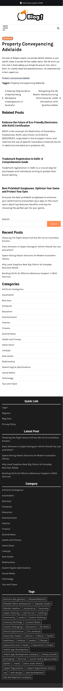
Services (22, 659)
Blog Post (6, 418)
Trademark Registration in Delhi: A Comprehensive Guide (22, 160)
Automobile (8, 295)
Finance (6, 328)
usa (5, 672)
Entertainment (9, 317)
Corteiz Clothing (37, 617)
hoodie (32, 640)
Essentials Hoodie (12, 636)
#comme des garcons (14, 599)
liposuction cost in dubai (16, 645)
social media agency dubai (43, 659)
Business (7, 38)
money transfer (49, 654)
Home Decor (8, 345)
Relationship (8, 361)
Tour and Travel (9, 383)
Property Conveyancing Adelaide (27, 83)
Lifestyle (6, 350)
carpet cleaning (11, 613)
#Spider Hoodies (11, 608)
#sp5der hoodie (43, 603)
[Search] (58, 28)
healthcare (8, 640)
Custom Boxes (33, 622)
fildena (39, 636)
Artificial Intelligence (12, 289)
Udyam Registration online (40, 668)
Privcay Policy (9, 424)
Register (6, 413)
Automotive (29, 608)
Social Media (8, 372)
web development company (17, 677)
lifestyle (43, 640)
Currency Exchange (12, 622)
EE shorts (44, 626)
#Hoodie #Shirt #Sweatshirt (17, 603)
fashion (29, 636)
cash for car (28, 613)
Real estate (7, 356)
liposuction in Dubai (42, 645)
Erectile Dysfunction (13, 631)
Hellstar (21, 640)
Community (9, 617)
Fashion (6, 322)
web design (16, 672)
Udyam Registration (13, 668)
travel (17, 663)
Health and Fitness (11, 339)
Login (5, 407)
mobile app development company (20, 654)
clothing (42, 613)
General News (9, 333)
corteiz (22, 617)
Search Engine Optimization (16, 367)
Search (6, 219)
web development (35, 672)
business (43, 608)
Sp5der (6, 663)
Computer (7, 306)
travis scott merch (32, 663)
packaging (8, 659)
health (50, 636)
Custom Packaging (12, 626)
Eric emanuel (33, 631)
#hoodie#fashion (37, 599)
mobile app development (16, 649)
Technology (7, 378)
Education (7, 311)
